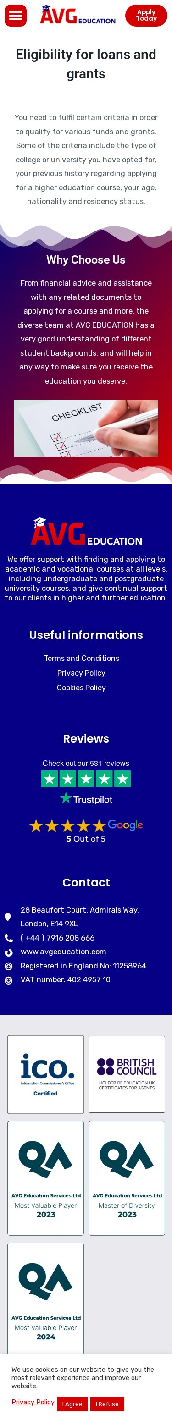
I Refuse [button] (107, 1404)
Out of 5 (86, 838)
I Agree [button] (72, 1404)
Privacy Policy (33, 1402)
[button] (16, 16)
